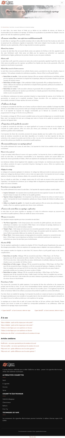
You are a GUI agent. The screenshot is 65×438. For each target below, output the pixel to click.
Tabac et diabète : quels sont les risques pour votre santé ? (17, 322)
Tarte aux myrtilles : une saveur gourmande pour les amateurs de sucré (20, 346)
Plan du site (32, 437)
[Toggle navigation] (62, 2)
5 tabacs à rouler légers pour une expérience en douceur (16, 328)
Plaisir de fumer (6, 27)
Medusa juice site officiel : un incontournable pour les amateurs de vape (20, 333)
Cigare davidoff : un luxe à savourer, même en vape (16, 310)
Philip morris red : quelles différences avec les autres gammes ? (18, 349)
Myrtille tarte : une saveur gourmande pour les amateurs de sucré (18, 343)
